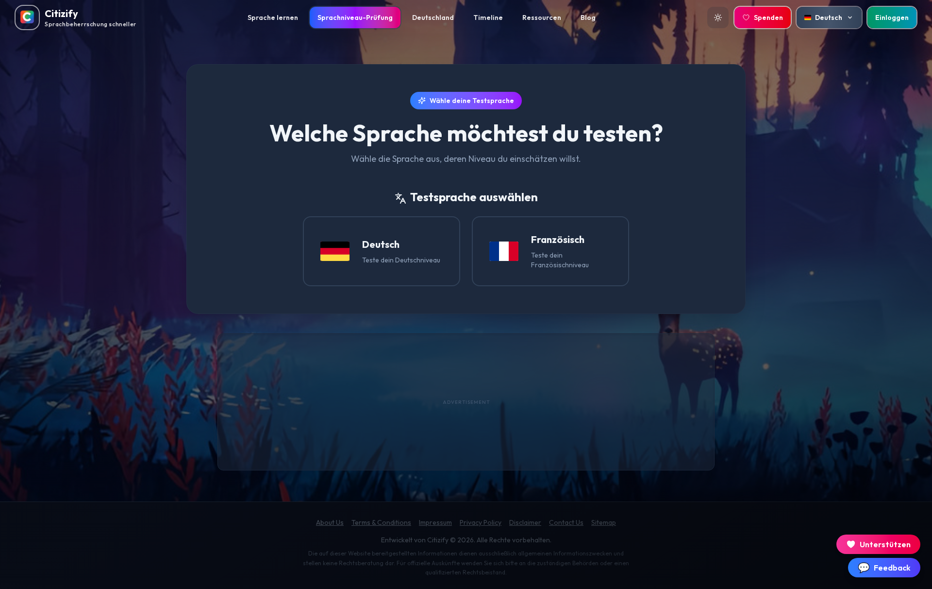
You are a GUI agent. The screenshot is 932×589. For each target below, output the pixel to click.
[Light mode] (718, 17)
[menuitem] (273, 17)
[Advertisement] (466, 402)
